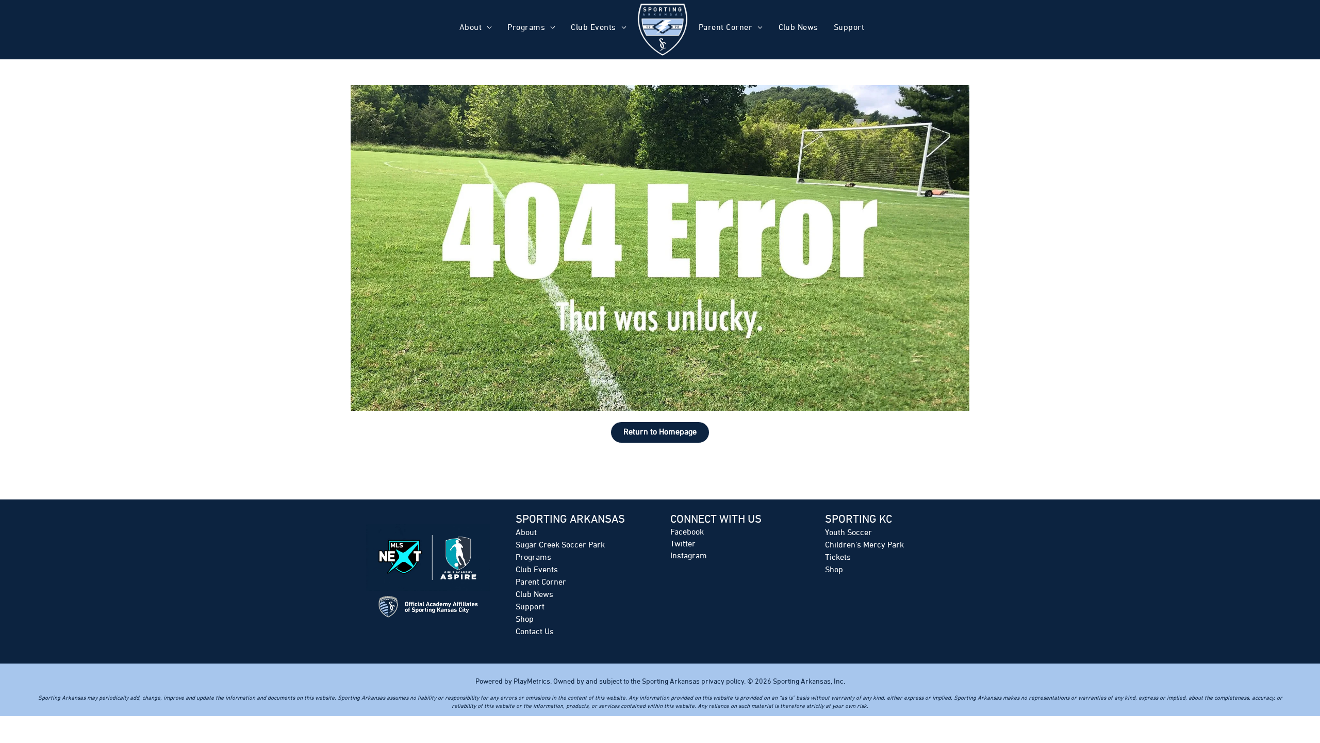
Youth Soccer (848, 533)
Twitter (683, 544)
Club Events (537, 570)
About (526, 533)
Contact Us (535, 632)
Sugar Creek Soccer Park (560, 545)
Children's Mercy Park (864, 545)
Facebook (687, 532)
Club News (534, 595)
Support (530, 607)
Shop (525, 620)
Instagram (688, 556)
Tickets (838, 558)
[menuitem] (476, 29)
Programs (533, 558)
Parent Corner (541, 582)
